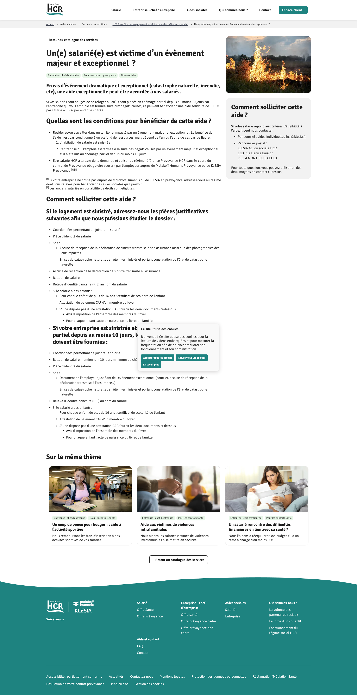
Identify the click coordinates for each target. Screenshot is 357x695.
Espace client (292, 10)
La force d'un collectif (285, 621)
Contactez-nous (141, 676)
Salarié (116, 10)
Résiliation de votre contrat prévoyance (75, 684)
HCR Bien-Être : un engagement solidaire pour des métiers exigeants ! (150, 24)
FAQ (140, 646)
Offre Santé (145, 609)
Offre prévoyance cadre (198, 621)
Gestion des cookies (149, 684)
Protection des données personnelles (219, 676)
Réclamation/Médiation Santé (275, 676)
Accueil (50, 24)
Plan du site (119, 684)
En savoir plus (151, 364)
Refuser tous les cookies (191, 357)
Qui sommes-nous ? (233, 10)
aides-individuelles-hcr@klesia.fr (281, 136)
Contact (265, 10)
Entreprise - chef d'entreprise (154, 10)
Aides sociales (197, 10)
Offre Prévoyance (150, 616)
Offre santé (189, 614)
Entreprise (232, 616)
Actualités (116, 676)
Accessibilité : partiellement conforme (74, 676)
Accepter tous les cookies (157, 357)
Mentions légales (172, 676)
